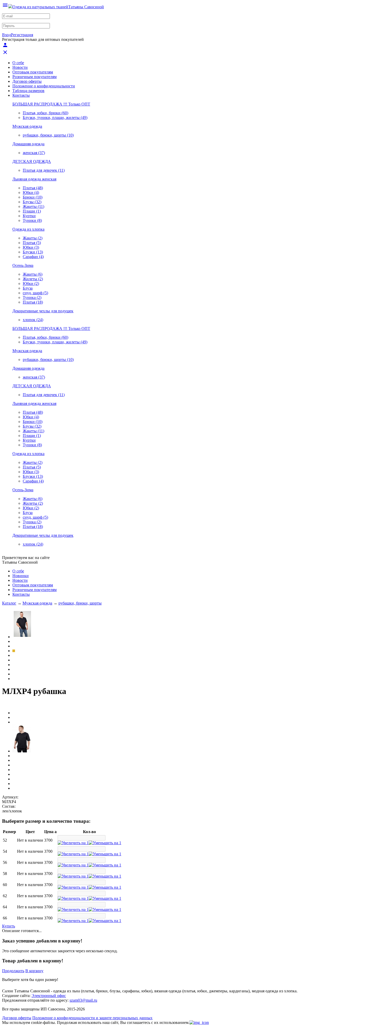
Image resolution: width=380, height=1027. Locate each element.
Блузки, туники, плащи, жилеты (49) (55, 117)
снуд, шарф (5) (35, 293)
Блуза (28, 288)
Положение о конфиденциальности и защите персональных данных (92, 1018)
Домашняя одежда (28, 144)
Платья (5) (32, 242)
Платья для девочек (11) (44, 170)
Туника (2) (32, 297)
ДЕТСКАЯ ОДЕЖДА (31, 161)
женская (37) (34, 152)
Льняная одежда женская (34, 179)
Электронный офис (49, 995)
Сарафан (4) (33, 256)
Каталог (9, 603)
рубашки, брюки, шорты (80, 603)
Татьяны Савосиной (86, 7)
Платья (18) (33, 302)
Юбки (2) (31, 283)
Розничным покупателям (34, 76)
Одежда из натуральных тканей (40, 7)
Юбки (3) (31, 247)
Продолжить (13, 971)
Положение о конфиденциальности (43, 86)
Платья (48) (33, 188)
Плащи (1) (32, 211)
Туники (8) (32, 220)
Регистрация (22, 35)
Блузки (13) (33, 252)
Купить (8, 926)
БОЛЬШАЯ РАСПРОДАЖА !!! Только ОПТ (51, 104)
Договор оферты (27, 81)
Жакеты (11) (33, 206)
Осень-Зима (22, 265)
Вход (6, 35)
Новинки (20, 575)
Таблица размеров (28, 90)
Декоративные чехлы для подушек (42, 311)
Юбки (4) (31, 192)
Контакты (21, 95)
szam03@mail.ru (83, 1000)
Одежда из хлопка (28, 229)
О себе (18, 63)
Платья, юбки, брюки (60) (45, 113)
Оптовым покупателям (32, 72)
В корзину (34, 971)
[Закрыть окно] (199, 1022)
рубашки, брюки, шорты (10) (48, 135)
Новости (20, 67)
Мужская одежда (27, 126)
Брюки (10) (32, 197)
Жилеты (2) (33, 279)
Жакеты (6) (32, 274)
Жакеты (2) (32, 238)
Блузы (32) (32, 202)
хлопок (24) (33, 320)
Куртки (29, 216)
